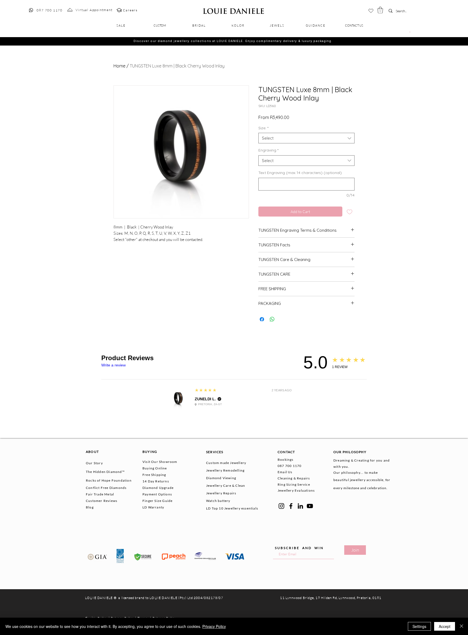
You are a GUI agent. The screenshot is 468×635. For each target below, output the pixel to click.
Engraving (268, 150)
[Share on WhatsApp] (272, 319)
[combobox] (306, 138)
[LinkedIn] (300, 506)
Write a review (113, 365)
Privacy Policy (214, 626)
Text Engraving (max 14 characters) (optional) (300, 172)
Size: (263, 127)
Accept (444, 626)
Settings (419, 626)
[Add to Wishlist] (349, 212)
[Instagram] (281, 506)
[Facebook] (291, 506)
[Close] (461, 626)
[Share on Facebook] (262, 319)
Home (119, 66)
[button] (380, 10)
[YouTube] (310, 506)
